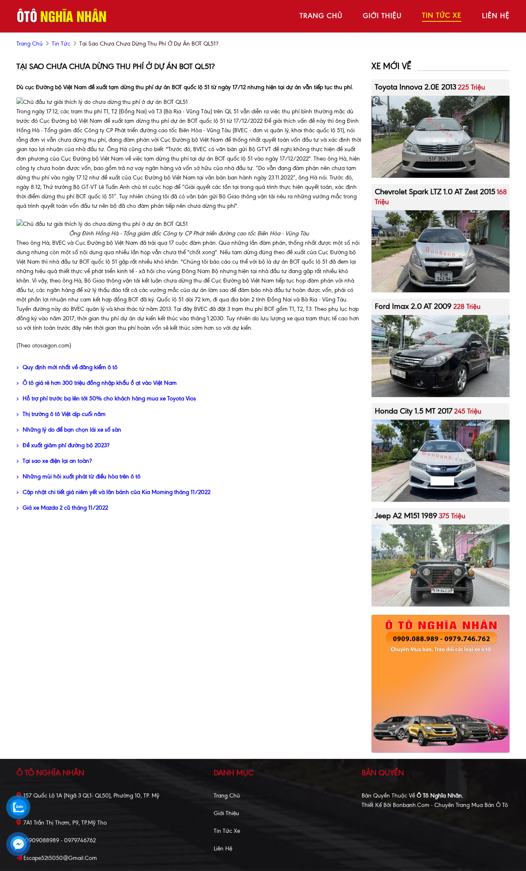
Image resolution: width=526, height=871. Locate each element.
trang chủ (321, 15)
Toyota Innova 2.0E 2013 (415, 87)
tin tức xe (441, 15)
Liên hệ (223, 848)
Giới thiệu (226, 813)
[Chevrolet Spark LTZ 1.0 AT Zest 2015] (440, 250)
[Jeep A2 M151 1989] (440, 564)
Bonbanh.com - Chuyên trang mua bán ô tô (450, 805)
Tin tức (61, 43)
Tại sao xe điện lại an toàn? (57, 460)
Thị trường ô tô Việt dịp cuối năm (64, 414)
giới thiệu (382, 15)
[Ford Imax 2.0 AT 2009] (440, 355)
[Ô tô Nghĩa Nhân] (61, 15)
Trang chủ (227, 795)
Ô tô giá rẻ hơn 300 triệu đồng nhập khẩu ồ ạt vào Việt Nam (100, 382)
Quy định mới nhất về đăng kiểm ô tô (70, 367)
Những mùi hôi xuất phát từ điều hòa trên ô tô (82, 476)
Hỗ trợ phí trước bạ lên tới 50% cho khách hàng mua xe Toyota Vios (109, 398)
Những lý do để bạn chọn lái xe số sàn (72, 429)
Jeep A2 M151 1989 (406, 515)
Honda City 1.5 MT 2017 (413, 411)
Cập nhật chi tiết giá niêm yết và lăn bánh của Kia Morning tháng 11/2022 (116, 492)
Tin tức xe (227, 830)
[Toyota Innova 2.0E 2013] (440, 136)
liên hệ (496, 15)
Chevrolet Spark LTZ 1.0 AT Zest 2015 (435, 191)
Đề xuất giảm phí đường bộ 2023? (66, 445)
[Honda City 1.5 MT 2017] (440, 460)
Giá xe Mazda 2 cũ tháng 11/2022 (65, 507)
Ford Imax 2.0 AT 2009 (413, 306)
